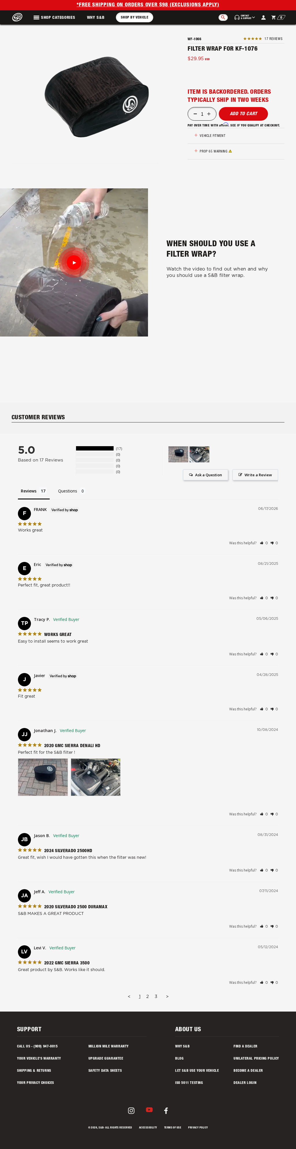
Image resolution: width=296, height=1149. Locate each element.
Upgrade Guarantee (105, 1058)
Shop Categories (58, 18)
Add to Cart (244, 114)
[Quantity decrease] (195, 114)
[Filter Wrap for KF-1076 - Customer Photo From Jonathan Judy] (178, 454)
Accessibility (148, 1128)
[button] (97, 98)
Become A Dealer (248, 1071)
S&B (101, 1128)
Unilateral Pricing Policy (256, 1058)
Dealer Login (245, 1083)
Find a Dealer (246, 1046)
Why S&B (96, 18)
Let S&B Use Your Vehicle (197, 1071)
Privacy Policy (198, 1128)
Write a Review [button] (258, 474)
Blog (179, 1058)
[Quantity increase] (209, 114)
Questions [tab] (67, 491)
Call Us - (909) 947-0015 (37, 1046)
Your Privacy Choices (35, 1083)
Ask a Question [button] (208, 474)
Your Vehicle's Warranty (39, 1058)
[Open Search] (223, 17)
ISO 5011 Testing (189, 1083)
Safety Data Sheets (105, 1071)
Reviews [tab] (28, 491)
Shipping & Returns (34, 1071)
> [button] (167, 996)
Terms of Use (172, 1128)
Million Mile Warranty (108, 1046)
